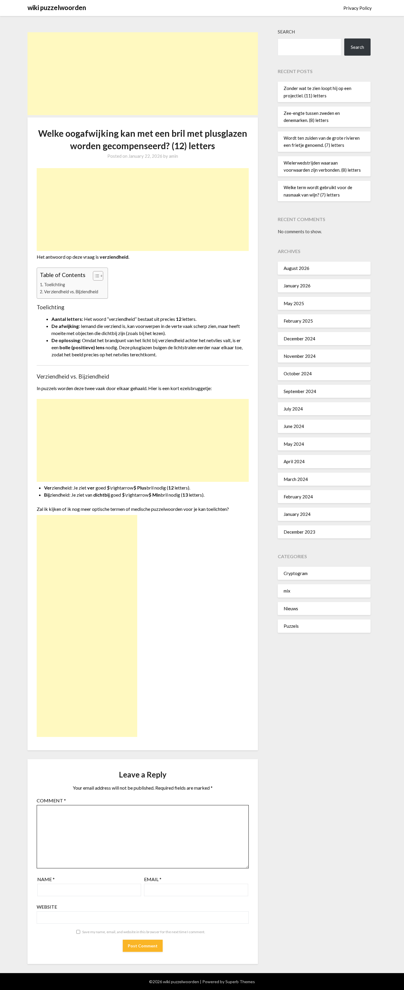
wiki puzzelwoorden (57, 8)
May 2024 (294, 444)
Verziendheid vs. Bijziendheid (71, 291)
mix (287, 590)
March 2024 (296, 479)
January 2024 (297, 514)
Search (286, 31)
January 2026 (297, 285)
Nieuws (291, 608)
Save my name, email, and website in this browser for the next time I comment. (143, 932)
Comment (51, 800)
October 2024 (298, 373)
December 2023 (299, 532)
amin (173, 156)
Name (46, 879)
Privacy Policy (357, 8)
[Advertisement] (143, 73)
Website (47, 906)
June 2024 (294, 426)
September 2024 (300, 391)
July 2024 (293, 408)
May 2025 (294, 303)
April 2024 (294, 461)
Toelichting (54, 284)
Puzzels (291, 626)
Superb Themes (240, 981)
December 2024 (299, 338)
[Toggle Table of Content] (95, 276)
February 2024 (298, 496)
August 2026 (296, 268)
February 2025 (298, 320)
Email (152, 879)
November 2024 (300, 356)
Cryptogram (296, 573)
